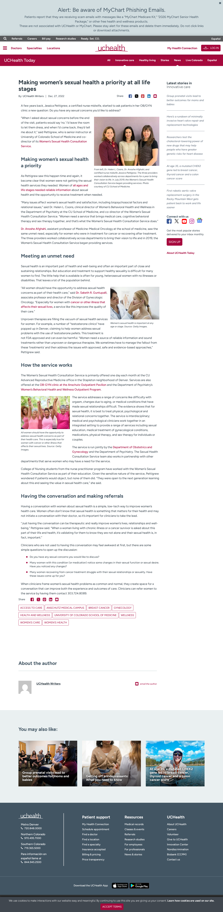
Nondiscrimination (178, 849)
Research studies (66, 38)
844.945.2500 (32, 862)
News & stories (133, 854)
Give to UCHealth (177, 839)
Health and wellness (35, 615)
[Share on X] (136, 96)
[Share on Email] (155, 96)
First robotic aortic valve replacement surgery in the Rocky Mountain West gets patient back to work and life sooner (184, 199)
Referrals (17, 38)
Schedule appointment (95, 829)
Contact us (173, 859)
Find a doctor (90, 834)
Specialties (34, 48)
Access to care (31, 607)
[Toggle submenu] (5, 48)
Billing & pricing (91, 854)
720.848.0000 (33, 828)
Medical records (134, 824)
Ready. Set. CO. (90, 38)
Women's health (55, 622)
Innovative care (124, 60)
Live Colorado (194, 60)
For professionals (135, 849)
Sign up (174, 242)
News (177, 60)
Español (216, 38)
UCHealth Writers (33, 96)
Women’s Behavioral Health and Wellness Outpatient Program (61, 389)
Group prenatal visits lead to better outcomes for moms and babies (185, 100)
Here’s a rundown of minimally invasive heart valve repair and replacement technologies (185, 120)
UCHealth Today (19, 60)
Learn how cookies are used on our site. (190, 900)
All (108, 60)
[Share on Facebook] (130, 96)
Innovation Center (177, 844)
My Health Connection (182, 48)
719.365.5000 (32, 848)
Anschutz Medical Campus (65, 607)
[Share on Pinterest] (142, 96)
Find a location (90, 839)
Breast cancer (99, 607)
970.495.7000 (32, 838)
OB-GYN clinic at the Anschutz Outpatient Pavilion (73, 385)
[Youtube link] (184, 221)
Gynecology (123, 607)
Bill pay (46, 38)
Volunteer (173, 834)
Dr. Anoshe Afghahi (33, 229)
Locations (53, 48)
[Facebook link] (169, 221)
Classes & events (134, 829)
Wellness (127, 615)
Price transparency (93, 859)
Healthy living (147, 60)
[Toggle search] (5, 39)
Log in (214, 47)
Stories (165, 60)
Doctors (16, 48)
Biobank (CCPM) (177, 854)
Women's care (30, 622)
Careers (32, 38)
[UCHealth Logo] (30, 815)
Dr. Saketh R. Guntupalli (91, 292)
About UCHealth (176, 824)
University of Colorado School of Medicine (85, 615)
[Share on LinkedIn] (149, 96)
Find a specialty (91, 844)
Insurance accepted (93, 849)
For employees (133, 844)
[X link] (176, 221)
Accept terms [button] (112, 906)
